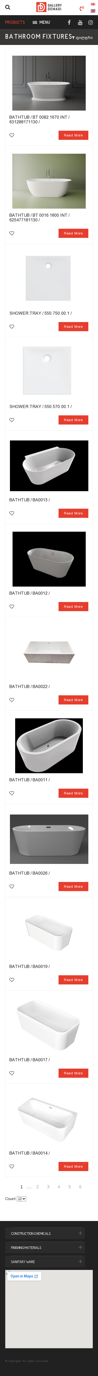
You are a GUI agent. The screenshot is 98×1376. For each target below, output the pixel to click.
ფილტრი (84, 38)
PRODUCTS (15, 22)
